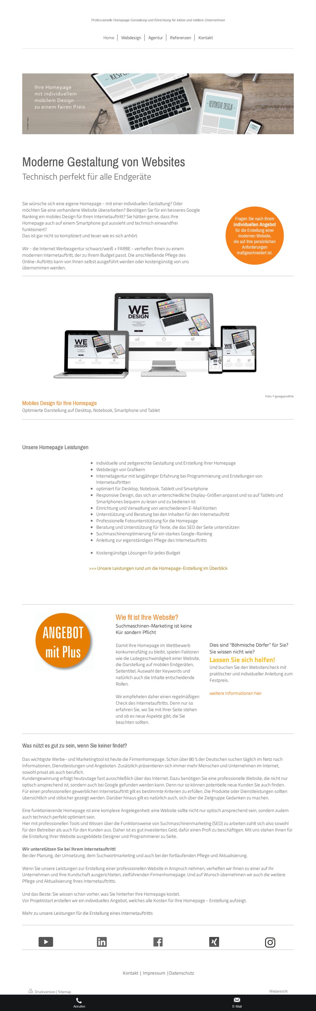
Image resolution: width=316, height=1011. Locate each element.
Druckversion (45, 992)
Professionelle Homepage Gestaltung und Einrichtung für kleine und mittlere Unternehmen (158, 20)
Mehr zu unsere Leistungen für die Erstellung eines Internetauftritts (87, 913)
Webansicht (278, 991)
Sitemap (64, 992)
